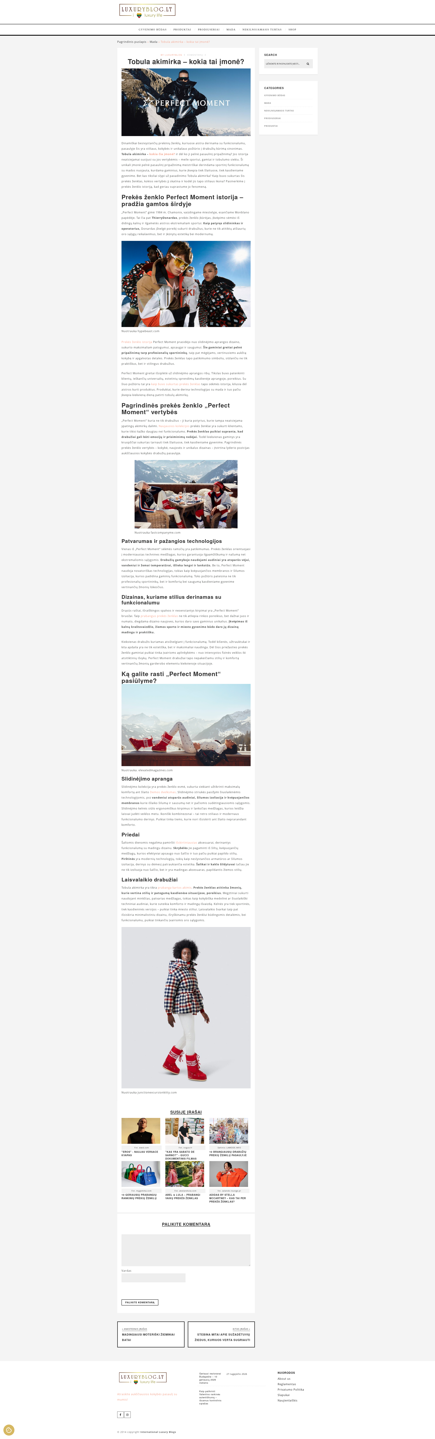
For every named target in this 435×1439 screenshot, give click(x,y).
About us (284, 1379)
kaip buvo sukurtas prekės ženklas (176, 384)
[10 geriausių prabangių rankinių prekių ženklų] (140, 1175)
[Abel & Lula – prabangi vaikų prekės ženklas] (184, 1175)
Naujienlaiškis (288, 1400)
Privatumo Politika (291, 1389)
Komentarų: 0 (196, 54)
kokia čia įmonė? (162, 154)
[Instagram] (127, 1414)
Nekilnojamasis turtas (262, 29)
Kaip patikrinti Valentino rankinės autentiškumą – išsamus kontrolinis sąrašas (210, 1397)
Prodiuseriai (209, 29)
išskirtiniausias (186, 842)
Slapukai (284, 1395)
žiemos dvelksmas (163, 792)
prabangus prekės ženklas (159, 616)
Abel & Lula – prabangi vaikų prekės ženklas (182, 1196)
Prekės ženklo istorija (136, 342)
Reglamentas (287, 1384)
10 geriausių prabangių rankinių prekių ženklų (139, 1196)
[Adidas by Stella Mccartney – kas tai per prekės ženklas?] (228, 1175)
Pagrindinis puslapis (131, 42)
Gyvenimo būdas (153, 29)
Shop (292, 29)
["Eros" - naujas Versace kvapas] (140, 1131)
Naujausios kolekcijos (174, 426)
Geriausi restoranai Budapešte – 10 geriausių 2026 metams (210, 1378)
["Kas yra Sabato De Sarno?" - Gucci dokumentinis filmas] (184, 1131)
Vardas (126, 1271)
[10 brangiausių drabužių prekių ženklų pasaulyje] (228, 1131)
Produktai (182, 29)
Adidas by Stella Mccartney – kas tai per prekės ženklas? (227, 1198)
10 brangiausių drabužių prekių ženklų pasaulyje (228, 1153)
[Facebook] (120, 1414)
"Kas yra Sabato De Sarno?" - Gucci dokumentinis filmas (181, 1155)
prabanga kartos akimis (175, 887)
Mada (231, 29)
